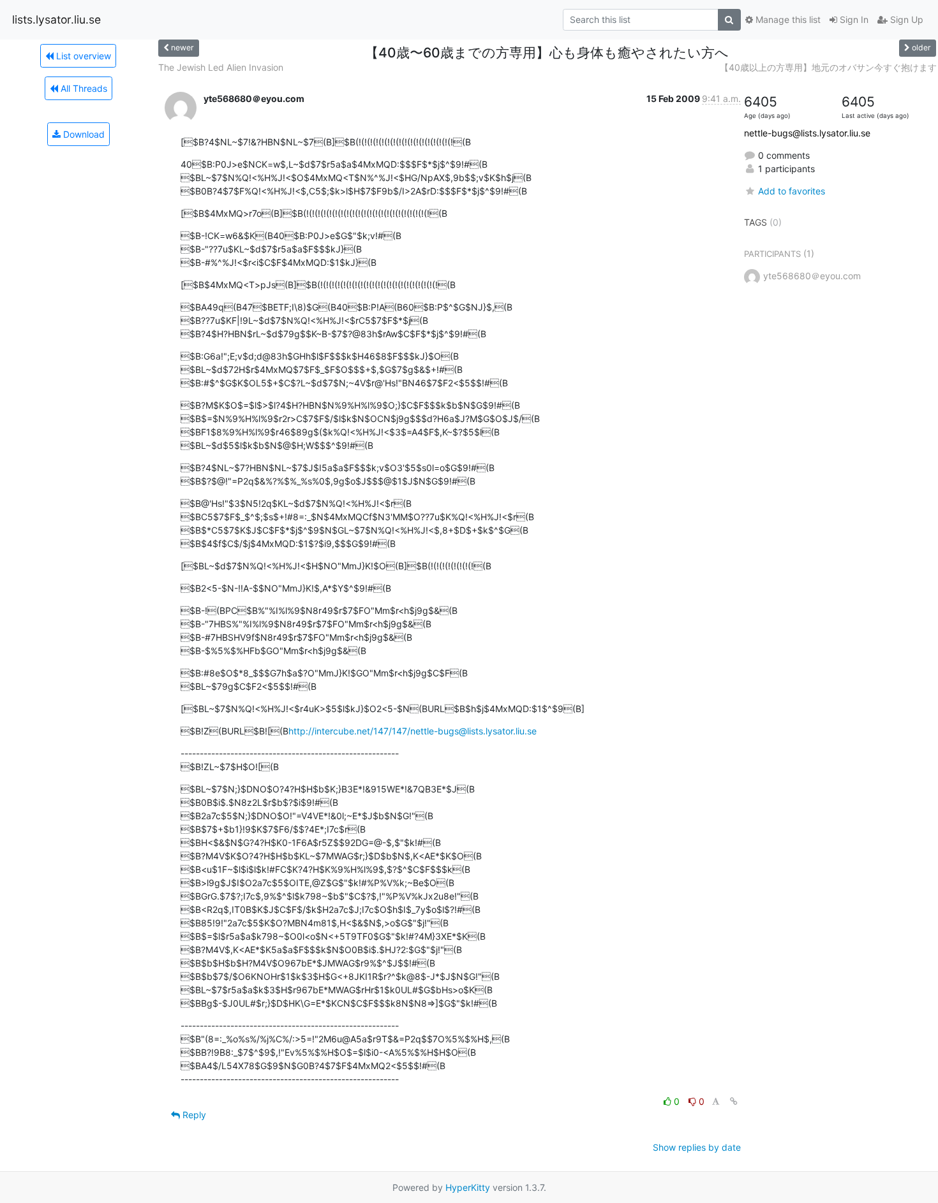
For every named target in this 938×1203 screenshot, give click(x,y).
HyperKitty (467, 1187)
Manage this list (787, 19)
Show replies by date (697, 1147)
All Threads (82, 88)
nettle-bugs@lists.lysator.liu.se (807, 133)
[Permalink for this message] (734, 1101)
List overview (82, 55)
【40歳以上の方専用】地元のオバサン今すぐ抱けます (828, 67)
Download (83, 134)
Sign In (852, 19)
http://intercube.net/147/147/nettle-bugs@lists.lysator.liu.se (412, 730)
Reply (193, 1114)
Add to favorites (791, 191)
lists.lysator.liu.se (56, 19)
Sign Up (905, 19)
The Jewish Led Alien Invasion (220, 67)
